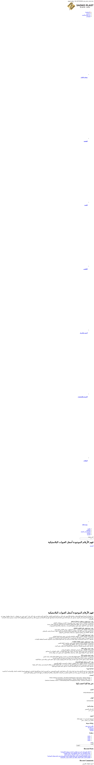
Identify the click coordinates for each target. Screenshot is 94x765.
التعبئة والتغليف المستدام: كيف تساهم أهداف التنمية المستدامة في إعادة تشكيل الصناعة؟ (68, 756)
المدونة (88, 534)
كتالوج (88, 528)
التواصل (88, 533)
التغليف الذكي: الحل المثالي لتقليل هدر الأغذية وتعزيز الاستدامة (75, 757)
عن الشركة (90, 727)
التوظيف (88, 530)
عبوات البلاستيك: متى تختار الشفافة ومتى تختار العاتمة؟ (77, 753)
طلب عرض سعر (89, 726)
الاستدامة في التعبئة (85, 531)
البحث (91, 744)
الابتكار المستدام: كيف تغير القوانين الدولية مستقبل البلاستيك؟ (75, 751)
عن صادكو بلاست (86, 15)
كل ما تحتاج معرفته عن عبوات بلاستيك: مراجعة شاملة (77, 754)
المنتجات (88, 16)
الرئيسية (88, 13)
